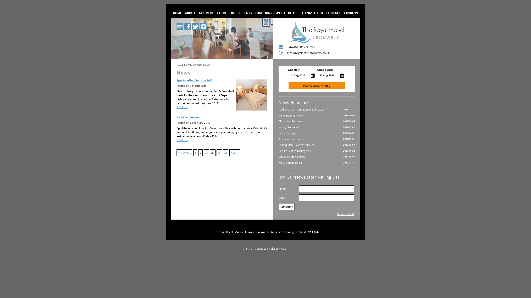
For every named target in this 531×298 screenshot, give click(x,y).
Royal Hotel (184, 65)
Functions (263, 13)
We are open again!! (317, 162)
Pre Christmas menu (317, 115)
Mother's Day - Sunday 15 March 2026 (317, 109)
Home (177, 13)
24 (212, 152)
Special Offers (286, 13)
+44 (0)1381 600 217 (301, 47)
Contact (333, 13)
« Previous (184, 152)
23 (206, 152)
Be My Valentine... (189, 117)
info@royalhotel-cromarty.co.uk (308, 53)
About (190, 13)
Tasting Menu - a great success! (317, 145)
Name (282, 189)
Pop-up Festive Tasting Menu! (317, 151)
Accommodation (212, 13)
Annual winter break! (317, 139)
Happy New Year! (317, 127)
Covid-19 (351, 13)
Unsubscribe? (345, 214)
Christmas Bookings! (317, 121)
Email (282, 197)
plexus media (278, 248)
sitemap (247, 248)
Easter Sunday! (317, 133)
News (206, 65)
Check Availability (316, 86)
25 (219, 152)
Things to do (312, 13)
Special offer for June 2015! (195, 80)
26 (225, 152)
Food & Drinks (240, 13)
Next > (235, 152)
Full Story (182, 107)
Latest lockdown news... (317, 156)
